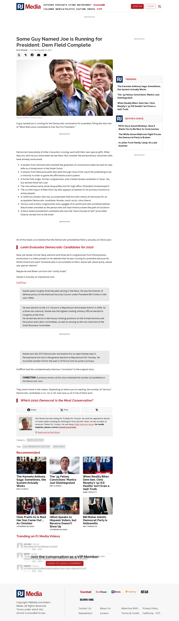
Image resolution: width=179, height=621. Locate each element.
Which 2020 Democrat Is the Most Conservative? (56, 400)
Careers (104, 613)
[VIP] (99, 9)
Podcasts (61, 5)
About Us (105, 608)
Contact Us (85, 608)
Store (72, 5)
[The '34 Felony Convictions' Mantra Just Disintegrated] (64, 465)
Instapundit (84, 5)
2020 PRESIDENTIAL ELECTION (36, 447)
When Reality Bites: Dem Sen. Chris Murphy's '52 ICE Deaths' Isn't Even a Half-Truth (96, 483)
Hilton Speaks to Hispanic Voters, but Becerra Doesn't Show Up (63, 521)
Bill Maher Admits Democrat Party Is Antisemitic (95, 520)
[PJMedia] (28, 6)
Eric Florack (22, 489)
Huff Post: (21, 282)
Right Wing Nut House (84, 424)
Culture (81, 9)
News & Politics (65, 9)
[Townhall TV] (100, 5)
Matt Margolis (90, 526)
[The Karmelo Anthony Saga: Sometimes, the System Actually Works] (31, 465)
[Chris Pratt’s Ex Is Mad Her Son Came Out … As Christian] (31, 505)
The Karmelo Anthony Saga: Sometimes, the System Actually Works (31, 481)
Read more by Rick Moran (49, 432)
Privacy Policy (150, 608)
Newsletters (85, 613)
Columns (49, 9)
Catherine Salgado (25, 526)
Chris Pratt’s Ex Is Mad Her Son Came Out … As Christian (31, 520)
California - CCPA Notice (153, 613)
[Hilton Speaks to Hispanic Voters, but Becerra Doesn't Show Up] (64, 505)
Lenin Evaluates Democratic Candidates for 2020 (56, 247)
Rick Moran (21, 50)
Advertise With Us (131, 608)
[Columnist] (26, 423)
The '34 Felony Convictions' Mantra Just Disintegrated (63, 479)
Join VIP (137, 6)
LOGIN (150, 6)
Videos (91, 9)
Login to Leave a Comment (64, 563)
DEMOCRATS (58, 447)
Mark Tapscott (90, 492)
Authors (49, 5)
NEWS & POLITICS (35, 440)
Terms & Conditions (131, 613)
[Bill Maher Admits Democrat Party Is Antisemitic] (98, 505)
